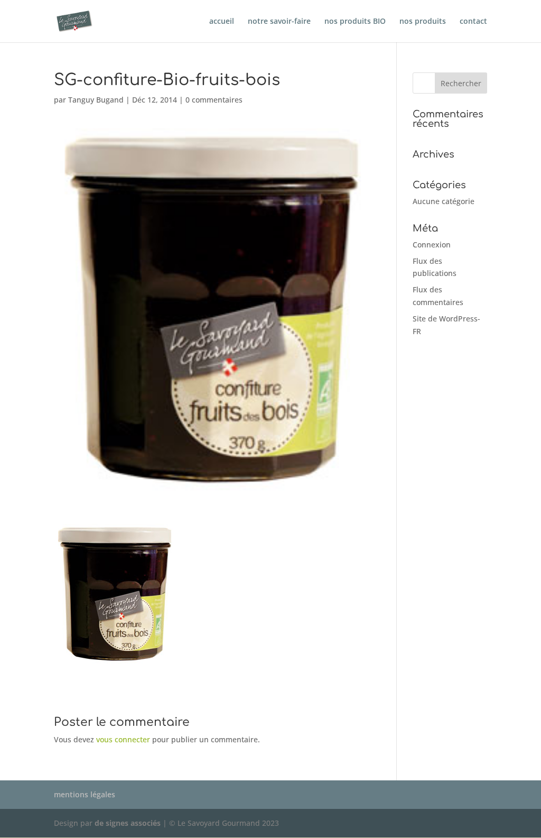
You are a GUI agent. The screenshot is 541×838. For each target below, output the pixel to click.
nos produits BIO (355, 21)
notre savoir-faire (279, 21)
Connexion (432, 245)
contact (473, 21)
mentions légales (84, 794)
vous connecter (123, 739)
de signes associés (128, 823)
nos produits (422, 21)
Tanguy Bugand (96, 100)
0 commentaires (213, 100)
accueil (221, 21)
